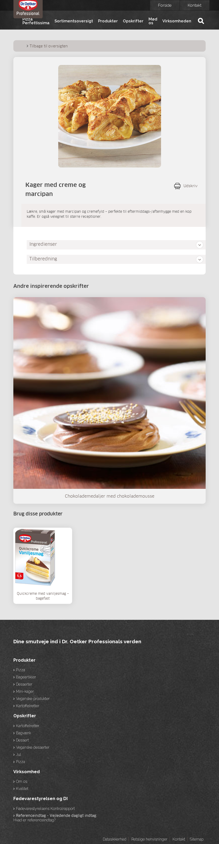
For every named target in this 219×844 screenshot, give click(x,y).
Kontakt (194, 5)
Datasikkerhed (114, 839)
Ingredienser (43, 244)
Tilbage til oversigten (49, 46)
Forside (164, 5)
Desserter (24, 684)
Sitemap (197, 839)
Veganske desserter (32, 747)
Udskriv (190, 186)
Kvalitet (22, 788)
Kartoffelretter (27, 706)
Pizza (20, 670)
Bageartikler (26, 677)
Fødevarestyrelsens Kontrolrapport (45, 808)
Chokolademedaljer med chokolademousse (109, 496)
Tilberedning (43, 259)
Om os (21, 781)
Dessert (22, 740)
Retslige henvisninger (149, 839)
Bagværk (23, 733)
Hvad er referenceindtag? (34, 820)
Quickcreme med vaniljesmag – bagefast (43, 596)
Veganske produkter (33, 698)
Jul (18, 754)
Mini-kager (25, 691)
